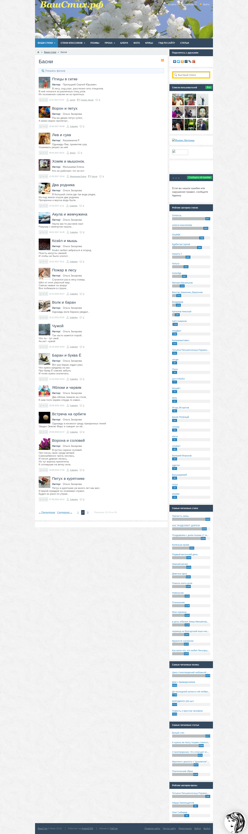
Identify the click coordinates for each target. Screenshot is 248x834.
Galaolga (74, 126)
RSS (162, 60)
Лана (175, 369)
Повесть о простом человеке (187, 710)
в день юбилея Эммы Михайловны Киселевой (197, 621)
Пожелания (178, 602)
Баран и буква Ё (66, 355)
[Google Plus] (194, 61)
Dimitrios (176, 215)
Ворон (73, 153)
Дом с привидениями (183, 682)
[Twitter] (178, 61)
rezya (175, 484)
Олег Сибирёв (179, 812)
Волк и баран (64, 302)
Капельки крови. (181, 544)
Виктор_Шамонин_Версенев (187, 292)
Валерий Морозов (182, 455)
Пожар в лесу (64, 270)
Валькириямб (179, 474)
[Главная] (38, 52)
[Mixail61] (190, 116)
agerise (176, 465)
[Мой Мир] (186, 61)
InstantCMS (87, 828)
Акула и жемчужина (69, 214)
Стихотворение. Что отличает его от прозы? (195, 752)
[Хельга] (178, 116)
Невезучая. (178, 592)
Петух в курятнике (68, 478)
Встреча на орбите (69, 414)
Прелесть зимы (180, 516)
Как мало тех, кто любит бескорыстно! (192, 650)
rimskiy (175, 426)
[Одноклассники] (182, 61)
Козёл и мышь (64, 241)
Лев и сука (61, 135)
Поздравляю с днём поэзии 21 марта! (192, 535)
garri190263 (178, 378)
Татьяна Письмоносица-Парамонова (192, 349)
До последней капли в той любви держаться (196, 691)
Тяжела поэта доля (182, 583)
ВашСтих (42, 828)
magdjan (176, 330)
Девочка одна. (179, 573)
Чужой (58, 326)
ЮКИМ (175, 494)
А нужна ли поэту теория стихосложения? (194, 742)
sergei (72, 100)
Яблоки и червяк (66, 387)
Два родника (63, 185)
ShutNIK (176, 234)
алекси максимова (182, 225)
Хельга (175, 263)
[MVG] (202, 129)
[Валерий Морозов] (178, 129)
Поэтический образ (182, 771)
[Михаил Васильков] (202, 104)
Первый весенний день (185, 554)
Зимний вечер (180, 564)
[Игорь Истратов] (178, 104)
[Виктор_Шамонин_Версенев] (190, 129)
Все (209, 87)
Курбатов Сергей (181, 244)
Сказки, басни (87, 100)
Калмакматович (180, 340)
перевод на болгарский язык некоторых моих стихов (200, 631)
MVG (174, 398)
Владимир (177, 301)
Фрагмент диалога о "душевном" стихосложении (198, 761)
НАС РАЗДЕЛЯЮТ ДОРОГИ (186, 525)
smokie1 (176, 446)
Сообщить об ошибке (199, 177)
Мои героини (179, 612)
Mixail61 (176, 388)
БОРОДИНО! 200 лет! (183, 701)
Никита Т (177, 253)
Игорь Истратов (180, 407)
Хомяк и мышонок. (68, 161)
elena (175, 436)
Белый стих (178, 732)
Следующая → (64, 512)
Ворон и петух (65, 108)
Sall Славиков (179, 321)
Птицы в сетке (65, 79)
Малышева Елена (78, 176)
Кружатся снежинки (183, 640)
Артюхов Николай (181, 311)
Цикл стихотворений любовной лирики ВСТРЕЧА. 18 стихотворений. (209, 672)
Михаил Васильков (182, 282)
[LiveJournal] (190, 61)
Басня (94, 176)
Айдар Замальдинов (183, 802)
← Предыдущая (47, 512)
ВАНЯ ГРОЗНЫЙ (180, 417)
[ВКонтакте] (175, 61)
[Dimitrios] (202, 116)
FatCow (114, 828)
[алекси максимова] (190, 104)
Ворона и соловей (68, 440)
